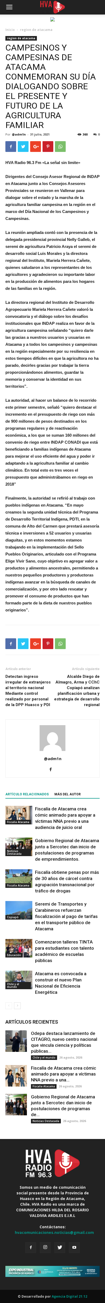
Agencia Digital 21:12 (69, 1296)
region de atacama (36, 29)
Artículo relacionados (27, 794)
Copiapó (13, 917)
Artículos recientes (31, 1022)
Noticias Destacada (14, 852)
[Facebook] (52, 770)
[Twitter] (59, 1247)
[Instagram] (45, 1247)
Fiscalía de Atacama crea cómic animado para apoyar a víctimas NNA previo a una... (63, 1074)
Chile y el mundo (13, 985)
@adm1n (19, 134)
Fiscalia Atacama (18, 822)
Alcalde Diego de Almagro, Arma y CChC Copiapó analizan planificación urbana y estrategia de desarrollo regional (77, 690)
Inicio (10, 29)
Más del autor (67, 794)
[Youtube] (74, 1247)
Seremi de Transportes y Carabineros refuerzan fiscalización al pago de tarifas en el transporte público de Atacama (66, 916)
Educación (14, 955)
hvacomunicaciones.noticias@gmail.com (54, 1232)
